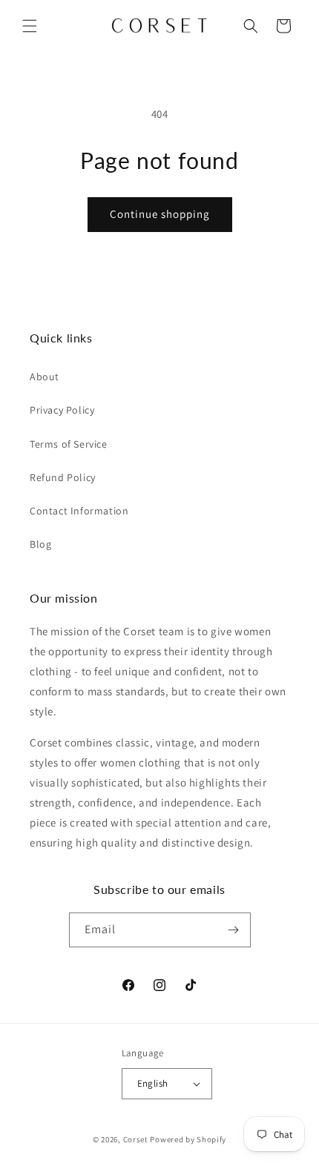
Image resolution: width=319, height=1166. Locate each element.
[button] (29, 26)
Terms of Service (69, 444)
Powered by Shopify (188, 1139)
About (44, 376)
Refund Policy (63, 477)
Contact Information (79, 510)
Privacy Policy (62, 410)
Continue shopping (160, 214)
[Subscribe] (233, 929)
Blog (40, 544)
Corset (135, 1139)
